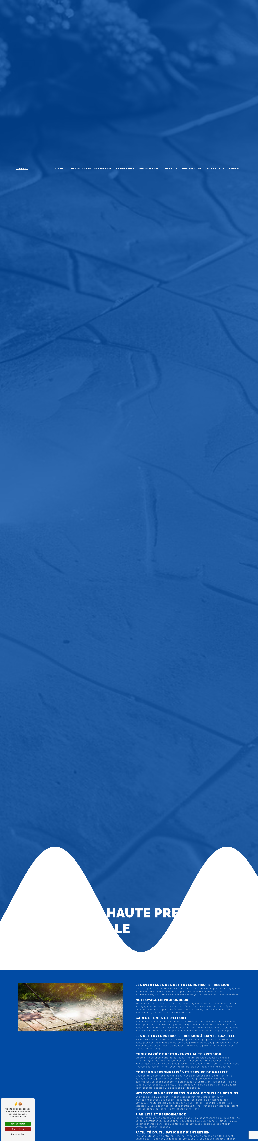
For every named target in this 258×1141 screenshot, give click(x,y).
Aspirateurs (125, 168)
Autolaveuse (149, 168)
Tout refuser (18, 1129)
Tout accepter (18, 1123)
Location (170, 168)
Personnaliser (18, 1134)
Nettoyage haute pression (91, 168)
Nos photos (215, 168)
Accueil (60, 168)
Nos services (192, 168)
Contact (235, 168)
